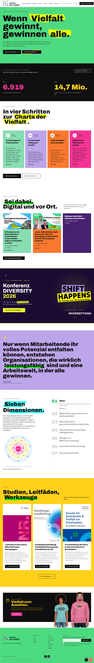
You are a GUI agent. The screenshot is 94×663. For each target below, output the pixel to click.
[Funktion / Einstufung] (23, 438)
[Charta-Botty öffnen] (86, 660)
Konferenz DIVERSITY (30, 52)
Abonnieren (86, 640)
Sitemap (50, 648)
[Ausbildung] (12, 455)
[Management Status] (12, 438)
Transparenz (51, 644)
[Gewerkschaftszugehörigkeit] (9, 456)
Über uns (56, 3)
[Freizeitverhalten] (24, 455)
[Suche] (73, 3)
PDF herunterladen (13, 566)
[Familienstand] (15, 441)
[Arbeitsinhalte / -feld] (29, 446)
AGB (49, 642)
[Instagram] (45, 656)
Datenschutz (51, 640)
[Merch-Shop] (70, 3)
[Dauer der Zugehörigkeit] (18, 460)
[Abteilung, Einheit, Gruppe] (27, 456)
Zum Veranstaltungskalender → (14, 258)
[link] (21, 444)
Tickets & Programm (13, 310)
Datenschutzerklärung (74, 645)
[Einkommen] (26, 444)
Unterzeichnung (26, 3)
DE (77, 3)
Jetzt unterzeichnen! (86, 3)
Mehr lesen (9, 164)
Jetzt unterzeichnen (11, 52)
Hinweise (50, 646)
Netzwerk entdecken (81, 70)
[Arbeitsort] (7, 446)
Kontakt (35, 642)
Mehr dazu (62, 408)
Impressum (51, 637)
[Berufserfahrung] (18, 457)
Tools (45, 3)
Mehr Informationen (30, 176)
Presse (34, 640)
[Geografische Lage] (21, 441)
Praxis (50, 3)
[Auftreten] (10, 450)
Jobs (34, 637)
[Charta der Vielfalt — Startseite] (11, 3)
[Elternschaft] (11, 444)
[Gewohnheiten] (26, 450)
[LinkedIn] (49, 656)
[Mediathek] (68, 3)
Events (40, 3)
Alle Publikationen (46, 576)
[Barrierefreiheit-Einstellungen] (91, 660)
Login (64, 3)
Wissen (34, 3)
